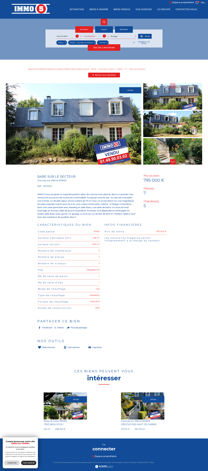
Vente (93, 69)
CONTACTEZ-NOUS (186, 9)
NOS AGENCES (144, 9)
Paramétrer (12, 463)
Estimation (77, 9)
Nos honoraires (97, 462)
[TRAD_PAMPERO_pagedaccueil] (31, 13)
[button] (172, 161)
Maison (120, 69)
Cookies (151, 462)
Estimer (124, 29)
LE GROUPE (163, 9)
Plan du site (106, 462)
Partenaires (132, 462)
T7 (126, 69)
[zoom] (73, 164)
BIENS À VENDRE (98, 9)
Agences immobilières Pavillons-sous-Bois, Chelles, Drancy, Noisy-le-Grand (58, 69)
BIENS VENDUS (122, 9)
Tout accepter (28, 463)
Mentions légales (117, 462)
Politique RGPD (143, 462)
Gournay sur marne (107, 69)
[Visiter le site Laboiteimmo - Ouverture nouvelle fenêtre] (104, 467)
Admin (126, 462)
